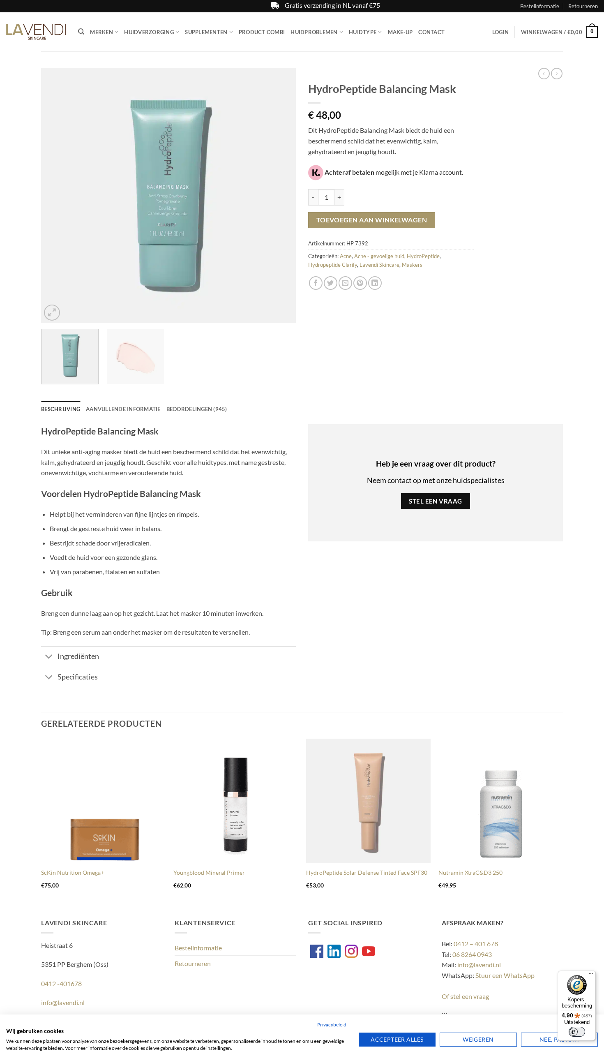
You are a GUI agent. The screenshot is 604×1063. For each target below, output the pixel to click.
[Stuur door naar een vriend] (345, 283)
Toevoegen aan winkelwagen (371, 220)
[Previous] (56, 195)
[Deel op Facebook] (316, 283)
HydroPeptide (423, 256)
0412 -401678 (61, 983)
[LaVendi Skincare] (36, 32)
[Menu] (591, 975)
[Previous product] (557, 73)
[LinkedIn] (334, 951)
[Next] (280, 195)
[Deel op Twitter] (330, 283)
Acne (346, 256)
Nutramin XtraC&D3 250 (470, 872)
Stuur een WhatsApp (505, 975)
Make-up (400, 32)
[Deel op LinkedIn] (375, 283)
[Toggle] (49, 657)
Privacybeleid (331, 1024)
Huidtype (362, 32)
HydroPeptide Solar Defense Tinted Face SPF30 (366, 872)
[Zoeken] (81, 31)
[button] (500, 32)
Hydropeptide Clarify (332, 264)
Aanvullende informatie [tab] (123, 409)
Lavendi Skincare (379, 264)
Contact (431, 32)
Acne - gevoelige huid (379, 256)
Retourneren (583, 6)
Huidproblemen (313, 32)
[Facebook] (316, 951)
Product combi (262, 32)
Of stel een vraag (465, 996)
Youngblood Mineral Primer (209, 872)
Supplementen (206, 32)
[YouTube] (368, 951)
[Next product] (544, 73)
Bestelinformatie (539, 6)
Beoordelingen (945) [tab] (196, 409)
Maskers (412, 264)
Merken (101, 32)
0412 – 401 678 (476, 943)
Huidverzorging (149, 32)
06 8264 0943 (472, 954)
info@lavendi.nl (63, 1002)
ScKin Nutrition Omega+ (72, 872)
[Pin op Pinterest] (360, 283)
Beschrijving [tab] (60, 409)
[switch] (577, 1032)
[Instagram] (351, 951)
